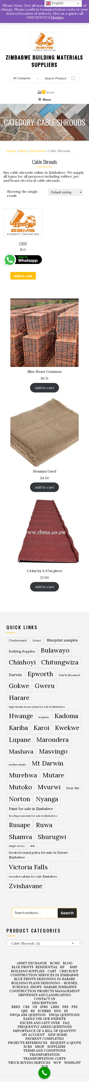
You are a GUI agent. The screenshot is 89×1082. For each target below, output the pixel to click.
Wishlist (72, 1063)
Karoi (41, 728)
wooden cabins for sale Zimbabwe (33, 876)
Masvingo (53, 751)
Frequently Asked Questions (44, 1027)
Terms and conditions (44, 1050)
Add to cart (23, 276)
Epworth (40, 674)
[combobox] (44, 943)
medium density (17, 764)
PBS (65, 1007)
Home (11, 151)
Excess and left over (40, 1023)
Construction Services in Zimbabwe (44, 975)
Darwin (15, 674)
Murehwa (23, 775)
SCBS (28, 1047)
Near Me (72, 788)
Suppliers (56, 1047)
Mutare (53, 775)
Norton (19, 799)
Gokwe (19, 686)
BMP (73, 967)
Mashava (21, 751)
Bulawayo (55, 650)
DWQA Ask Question (28, 1015)
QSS (24, 1011)
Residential (46, 967)
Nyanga (47, 799)
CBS (26, 1007)
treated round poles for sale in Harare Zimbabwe (38, 855)
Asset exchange (32, 963)
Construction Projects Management (44, 991)
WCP (57, 1063)
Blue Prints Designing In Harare (44, 979)
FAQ (66, 1023)
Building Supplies (22, 651)
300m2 (36, 640)
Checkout (68, 971)
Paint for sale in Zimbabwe (31, 808)
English (57, 3)
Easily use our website (44, 1019)
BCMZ (55, 963)
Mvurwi (49, 787)
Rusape (19, 825)
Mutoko (20, 787)
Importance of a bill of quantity (44, 1031)
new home (57, 1035)
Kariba (18, 728)
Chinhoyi (22, 662)
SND (57, 1011)
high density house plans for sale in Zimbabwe (37, 706)
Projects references (27, 1043)
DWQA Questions (64, 1015)
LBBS (55, 1007)
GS (35, 1007)
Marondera (52, 740)
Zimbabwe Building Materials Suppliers (44, 60)
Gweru (45, 686)
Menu (47, 99)
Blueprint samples (62, 640)
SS (66, 1011)
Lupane (20, 740)
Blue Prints (22, 967)
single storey (17, 845)
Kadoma (66, 716)
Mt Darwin (48, 763)
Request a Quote (65, 1043)
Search (67, 913)
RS (33, 1011)
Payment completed (44, 1039)
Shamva (20, 837)
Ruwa (44, 825)
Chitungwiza (59, 662)
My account (33, 1035)
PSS (75, 1007)
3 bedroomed (18, 640)
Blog (67, 963)
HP (62, 967)
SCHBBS (44, 1011)
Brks (15, 1007)
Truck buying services (29, 1063)
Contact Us (44, 999)
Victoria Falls (28, 867)
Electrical (37, 151)
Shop (23, 151)
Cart (52, 971)
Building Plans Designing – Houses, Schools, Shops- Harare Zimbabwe (44, 985)
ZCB (44, 1066)
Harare (19, 698)
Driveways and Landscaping (44, 995)
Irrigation (44, 717)
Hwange (21, 716)
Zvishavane (25, 886)
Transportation (44, 1055)
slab (32, 845)
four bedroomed (69, 675)
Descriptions (44, 1003)
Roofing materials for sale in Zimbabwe (33, 815)
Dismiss (57, 17)
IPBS (44, 1007)
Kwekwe (67, 728)
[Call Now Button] (44, 1073)
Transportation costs (44, 1058)
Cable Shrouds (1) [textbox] (41, 943)
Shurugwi (52, 837)
